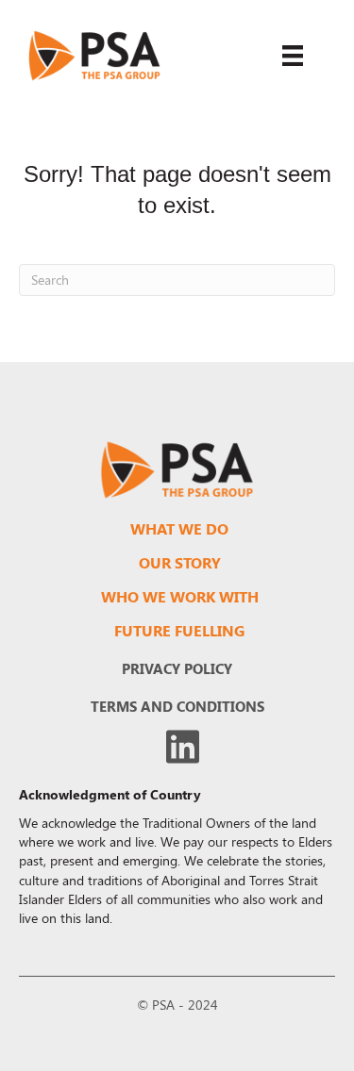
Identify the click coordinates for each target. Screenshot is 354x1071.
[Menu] (292, 55)
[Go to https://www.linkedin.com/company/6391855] (183, 747)
